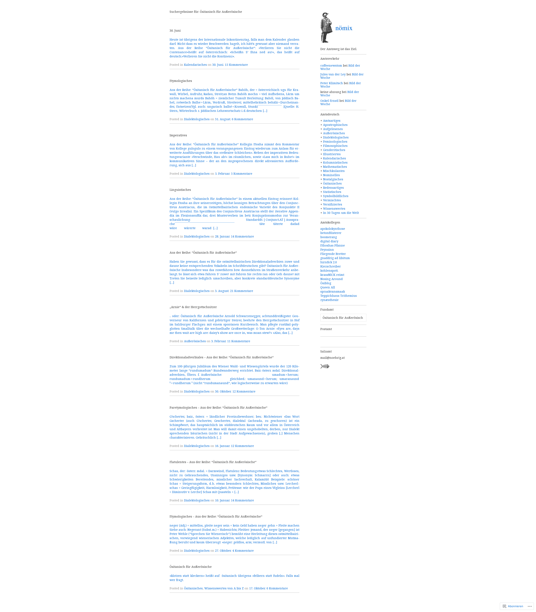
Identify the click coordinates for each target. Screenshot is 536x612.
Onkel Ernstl (329, 101)
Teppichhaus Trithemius (338, 296)
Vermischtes (332, 200)
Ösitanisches (193, 588)
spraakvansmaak (332, 291)
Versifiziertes (332, 204)
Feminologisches (335, 141)
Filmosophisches (335, 146)
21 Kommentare (241, 291)
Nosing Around (331, 279)
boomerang (328, 237)
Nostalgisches (333, 179)
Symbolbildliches (335, 196)
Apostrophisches (335, 125)
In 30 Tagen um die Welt (341, 213)
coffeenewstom (331, 65)
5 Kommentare (241, 174)
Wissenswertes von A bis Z (224, 588)
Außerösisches (195, 341)
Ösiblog (325, 283)
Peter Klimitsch (331, 83)
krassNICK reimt (332, 275)
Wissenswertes (334, 208)
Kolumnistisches (335, 162)
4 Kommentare (243, 551)
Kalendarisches (195, 65)
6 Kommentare (242, 119)
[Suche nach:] (343, 318)
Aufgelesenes (333, 129)
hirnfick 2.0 (328, 262)
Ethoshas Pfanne (332, 245)
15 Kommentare (236, 65)
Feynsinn (327, 250)
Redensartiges (333, 188)
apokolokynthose (332, 229)
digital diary (329, 241)
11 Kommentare (238, 341)
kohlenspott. (329, 270)
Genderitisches (334, 150)
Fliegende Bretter (333, 254)
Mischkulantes (334, 171)
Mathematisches (335, 167)
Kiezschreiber (330, 266)
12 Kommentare (243, 391)
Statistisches (332, 192)
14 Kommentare (242, 236)
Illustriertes (332, 154)
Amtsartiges (331, 121)
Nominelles (331, 175)
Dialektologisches (197, 119)
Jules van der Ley (333, 74)
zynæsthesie (329, 300)
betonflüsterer (330, 233)
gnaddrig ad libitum (335, 258)
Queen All (327, 287)
